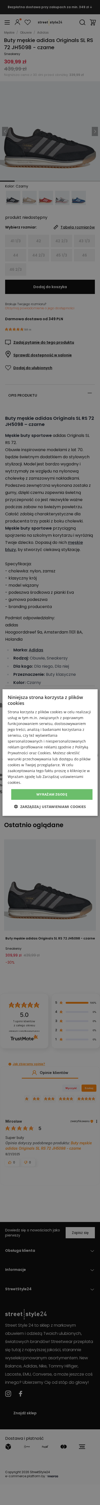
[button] (50, 806)
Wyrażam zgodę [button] (51, 794)
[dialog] (50, 752)
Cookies (44, 752)
